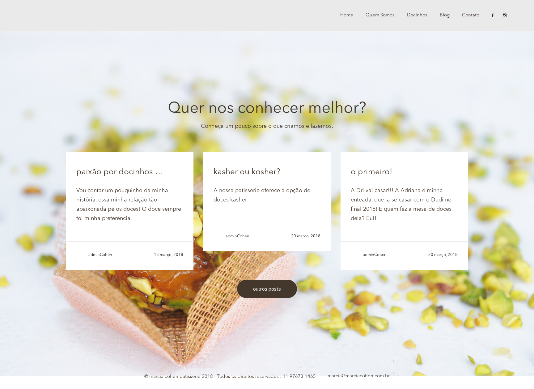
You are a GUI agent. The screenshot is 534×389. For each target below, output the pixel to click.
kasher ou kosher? (247, 172)
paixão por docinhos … (119, 172)
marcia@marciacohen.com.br (359, 376)
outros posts (267, 289)
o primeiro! (371, 172)
